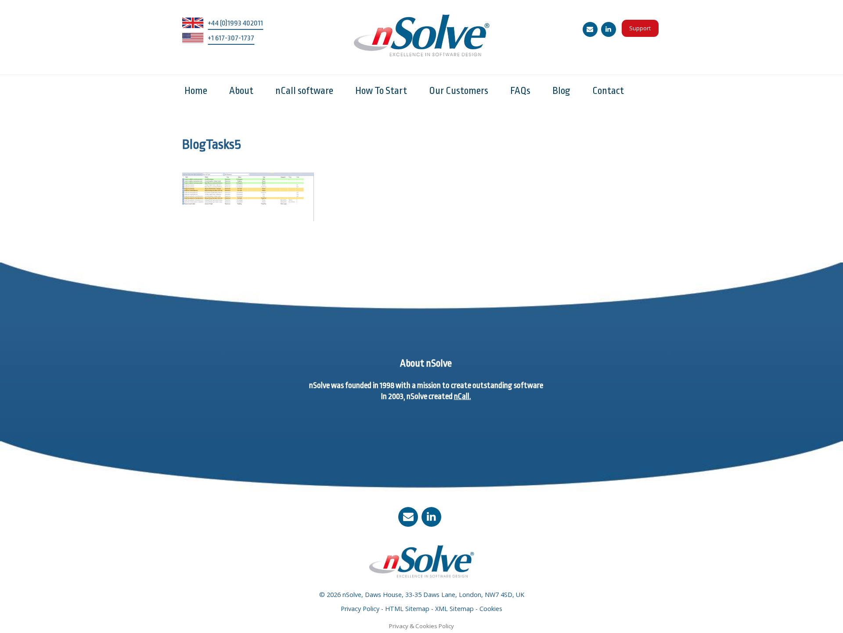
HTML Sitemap (407, 608)
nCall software (304, 91)
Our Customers (458, 91)
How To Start (381, 91)
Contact (608, 91)
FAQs (520, 91)
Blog (561, 91)
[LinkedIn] (608, 29)
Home (195, 91)
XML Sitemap (454, 608)
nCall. (462, 396)
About (241, 91)
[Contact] (590, 29)
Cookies (490, 608)
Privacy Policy (360, 608)
